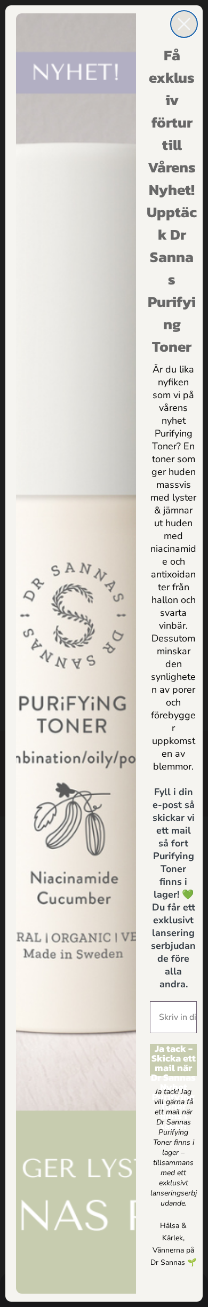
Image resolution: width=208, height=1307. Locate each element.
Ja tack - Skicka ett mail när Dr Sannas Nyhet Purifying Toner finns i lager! (173, 1060)
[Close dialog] (184, 24)
